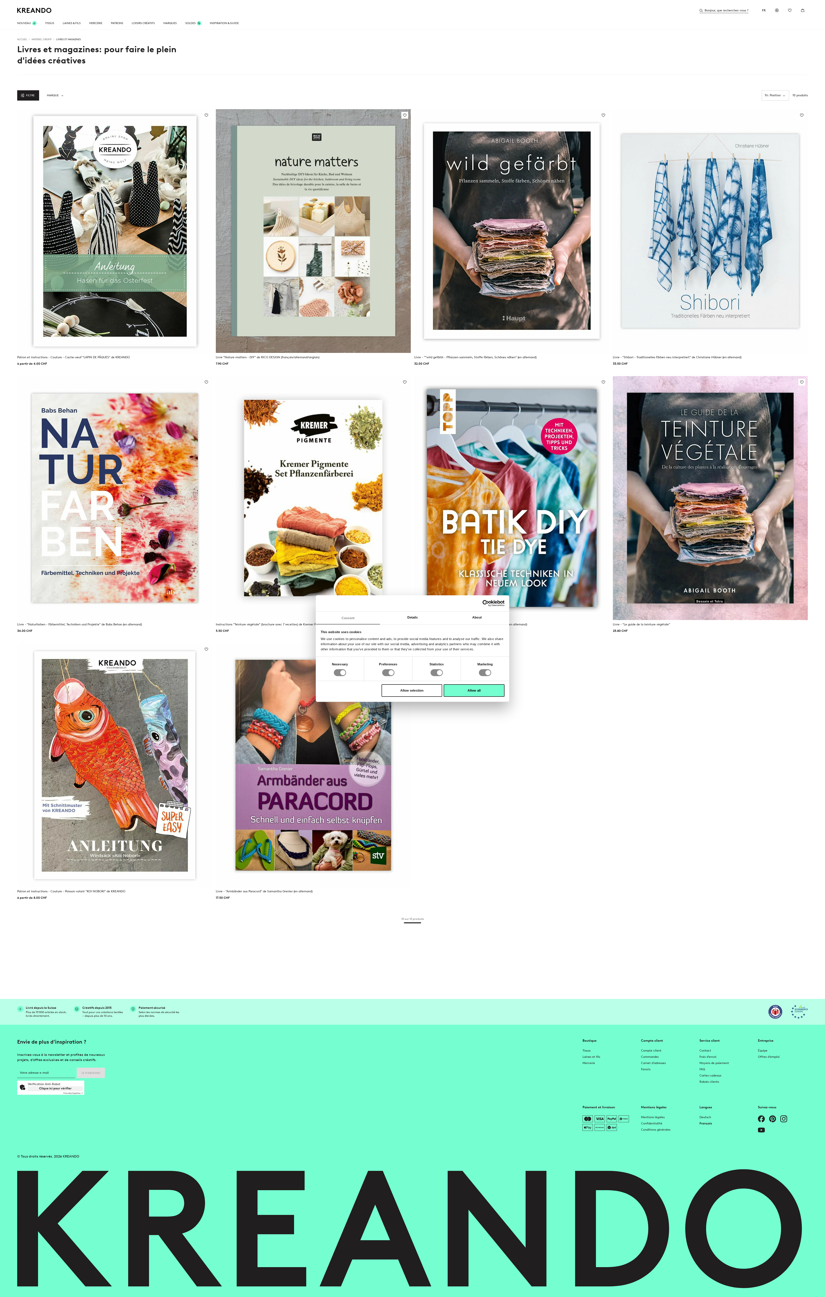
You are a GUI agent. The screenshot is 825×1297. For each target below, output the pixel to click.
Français (705, 1123)
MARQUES (170, 23)
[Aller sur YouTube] (761, 1130)
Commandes (650, 1057)
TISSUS (49, 23)
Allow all (474, 690)
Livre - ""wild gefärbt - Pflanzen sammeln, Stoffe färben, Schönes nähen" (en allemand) (475, 357)
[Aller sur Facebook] (761, 1118)
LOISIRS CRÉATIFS (143, 23)
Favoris (645, 1069)
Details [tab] (412, 617)
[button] (55, 95)
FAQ (702, 1069)
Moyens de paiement (714, 1063)
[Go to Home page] (34, 10)
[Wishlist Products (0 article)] (790, 10)
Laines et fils (591, 1057)
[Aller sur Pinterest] (772, 1118)
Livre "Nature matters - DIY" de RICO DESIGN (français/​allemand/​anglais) (267, 357)
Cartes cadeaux (710, 1075)
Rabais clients (709, 1082)
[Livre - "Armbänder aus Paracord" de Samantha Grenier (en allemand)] (313, 765)
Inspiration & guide (224, 23)
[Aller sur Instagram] (783, 1118)
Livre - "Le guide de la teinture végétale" (641, 624)
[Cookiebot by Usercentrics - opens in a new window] (486, 603)
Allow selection (412, 690)
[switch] (388, 672)
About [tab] (477, 617)
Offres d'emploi (769, 1057)
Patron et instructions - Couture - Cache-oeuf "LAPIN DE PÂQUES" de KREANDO (73, 357)
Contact (705, 1050)
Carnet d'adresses (653, 1063)
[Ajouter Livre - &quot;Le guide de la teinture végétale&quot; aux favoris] (801, 382)
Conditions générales (655, 1130)
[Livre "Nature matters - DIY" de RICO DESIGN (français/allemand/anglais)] (313, 231)
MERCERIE (95, 23)
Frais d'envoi (707, 1057)
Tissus (586, 1050)
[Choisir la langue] (764, 10)
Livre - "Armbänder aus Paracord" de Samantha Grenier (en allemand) (264, 891)
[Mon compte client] (777, 10)
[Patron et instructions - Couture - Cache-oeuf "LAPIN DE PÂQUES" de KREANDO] (114, 231)
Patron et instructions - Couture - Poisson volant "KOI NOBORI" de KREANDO (71, 891)
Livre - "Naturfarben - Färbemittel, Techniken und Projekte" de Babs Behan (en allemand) (79, 624)
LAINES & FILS (72, 23)
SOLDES (190, 23)
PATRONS (117, 23)
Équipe (762, 1050)
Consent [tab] (348, 618)
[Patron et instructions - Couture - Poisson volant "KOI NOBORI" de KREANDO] (114, 765)
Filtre (30, 95)
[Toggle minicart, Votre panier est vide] (802, 10)
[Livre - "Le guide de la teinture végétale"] (710, 498)
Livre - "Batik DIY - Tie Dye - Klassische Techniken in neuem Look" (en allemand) (470, 624)
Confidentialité (651, 1123)
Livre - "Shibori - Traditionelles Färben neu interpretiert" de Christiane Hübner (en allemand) (677, 357)
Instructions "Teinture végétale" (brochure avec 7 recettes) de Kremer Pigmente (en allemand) (282, 624)
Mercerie (589, 1063)
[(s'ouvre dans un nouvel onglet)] (775, 1012)
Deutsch (705, 1117)
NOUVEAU (24, 23)
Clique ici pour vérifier (55, 1088)
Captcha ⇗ (73, 1093)
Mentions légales (653, 1117)
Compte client (651, 1050)
